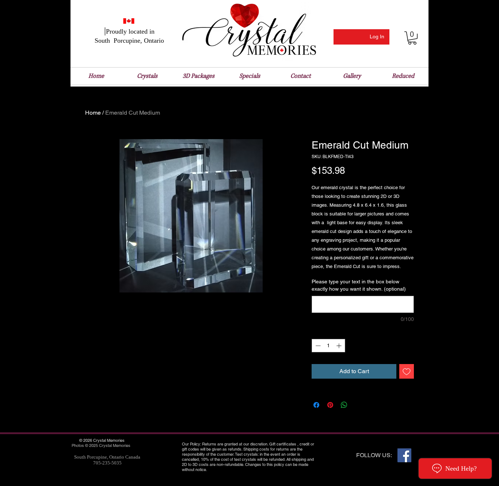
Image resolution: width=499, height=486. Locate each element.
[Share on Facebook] (316, 405)
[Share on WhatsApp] (344, 405)
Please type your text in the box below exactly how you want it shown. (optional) (359, 285)
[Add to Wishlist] (406, 371)
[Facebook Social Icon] (404, 455)
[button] (412, 38)
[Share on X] (358, 405)
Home (93, 112)
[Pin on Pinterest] (330, 405)
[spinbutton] (328, 345)
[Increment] (339, 345)
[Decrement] (317, 345)
